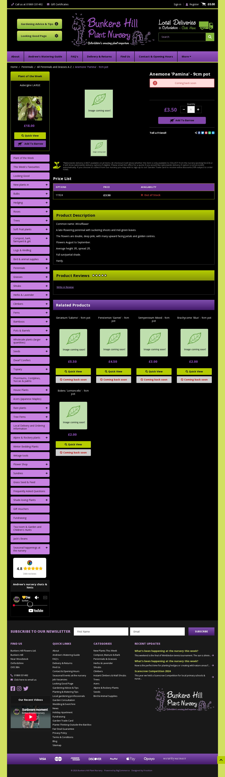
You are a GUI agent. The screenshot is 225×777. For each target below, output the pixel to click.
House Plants (20, 390)
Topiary (17, 369)
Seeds (16, 351)
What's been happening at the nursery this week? (166, 651)
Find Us (56, 667)
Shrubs (17, 286)
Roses (16, 211)
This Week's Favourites (26, 167)
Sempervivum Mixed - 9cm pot (154, 319)
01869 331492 (21, 675)
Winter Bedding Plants (25, 446)
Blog (55, 741)
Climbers (18, 303)
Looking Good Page (63, 683)
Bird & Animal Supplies (105, 696)
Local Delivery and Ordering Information (29, 427)
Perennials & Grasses (105, 658)
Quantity (191, 104)
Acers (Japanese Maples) (27, 399)
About (56, 650)
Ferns (16, 312)
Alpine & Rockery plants (26, 437)
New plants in (21, 184)
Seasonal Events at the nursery (69, 675)
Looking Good (21, 176)
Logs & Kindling (22, 250)
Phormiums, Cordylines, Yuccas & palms (26, 379)
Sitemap (57, 745)
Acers (96, 683)
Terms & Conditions (63, 737)
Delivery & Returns (62, 663)
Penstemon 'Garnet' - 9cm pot (113, 319)
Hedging (18, 202)
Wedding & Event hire (64, 704)
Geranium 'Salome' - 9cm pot (73, 317)
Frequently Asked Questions (29, 491)
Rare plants (19, 408)
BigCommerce (123, 770)
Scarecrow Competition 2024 (153, 671)
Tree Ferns (19, 416)
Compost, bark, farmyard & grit (22, 240)
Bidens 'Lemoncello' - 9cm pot (73, 392)
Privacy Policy (60, 732)
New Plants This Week (105, 650)
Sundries (18, 473)
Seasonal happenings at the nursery (26, 549)
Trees (16, 220)
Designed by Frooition (141, 770)
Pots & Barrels (21, 330)
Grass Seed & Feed (24, 482)
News (56, 708)
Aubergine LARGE (30, 85)
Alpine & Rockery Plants (106, 687)
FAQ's (56, 658)
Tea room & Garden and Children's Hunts (27, 528)
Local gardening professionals (69, 696)
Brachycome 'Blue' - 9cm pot (194, 317)
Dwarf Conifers (22, 360)
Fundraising (19, 518)
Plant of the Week (23, 158)
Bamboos (19, 321)
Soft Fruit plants (22, 229)
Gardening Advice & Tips (66, 687)
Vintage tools (20, 455)
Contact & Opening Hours (66, 671)
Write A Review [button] (65, 287)
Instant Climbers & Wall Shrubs (110, 675)
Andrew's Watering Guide (66, 654)
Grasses (17, 277)
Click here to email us (25, 679)
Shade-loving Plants (24, 500)
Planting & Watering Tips (65, 691)
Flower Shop (20, 464)
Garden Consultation (64, 700)
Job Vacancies (60, 679)
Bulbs (16, 193)
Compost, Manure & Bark (107, 654)
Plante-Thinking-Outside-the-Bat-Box (72, 724)
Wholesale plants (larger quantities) (27, 341)
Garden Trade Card (63, 720)
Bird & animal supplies (26, 259)
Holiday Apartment (62, 712)
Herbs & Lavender (23, 294)
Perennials (19, 268)
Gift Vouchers (21, 509)
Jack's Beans (20, 538)
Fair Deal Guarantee (63, 728)
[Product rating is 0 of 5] (99, 275)
